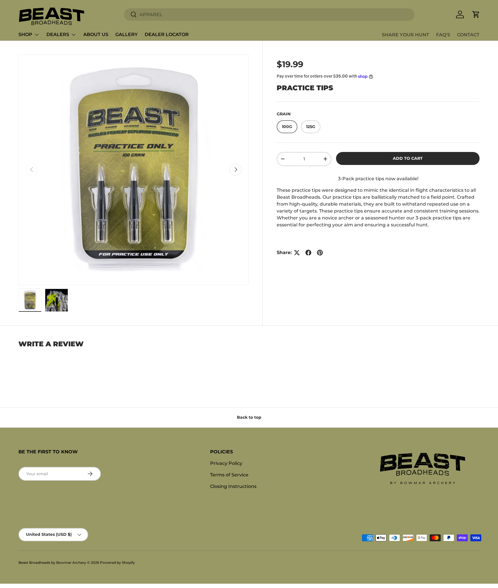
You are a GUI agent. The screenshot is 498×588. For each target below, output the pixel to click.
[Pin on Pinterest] (320, 252)
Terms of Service (229, 475)
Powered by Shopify (117, 562)
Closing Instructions (233, 486)
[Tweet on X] (297, 252)
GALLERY (126, 34)
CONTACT (468, 34)
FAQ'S (443, 34)
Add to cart (408, 158)
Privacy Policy (226, 463)
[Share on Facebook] (308, 252)
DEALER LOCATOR (167, 34)
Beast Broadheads (34, 562)
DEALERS (57, 34)
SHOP (25, 34)
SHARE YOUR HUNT (405, 34)
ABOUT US (95, 34)
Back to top (249, 417)
